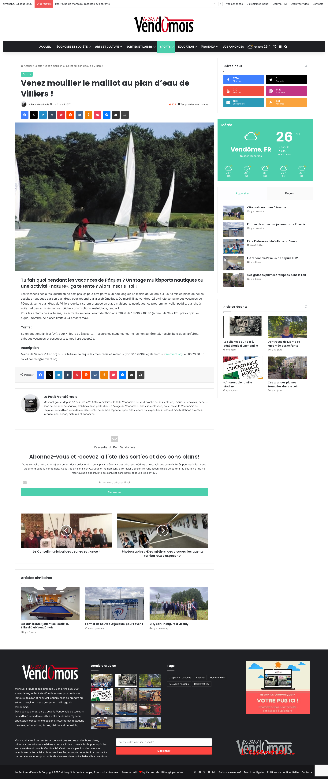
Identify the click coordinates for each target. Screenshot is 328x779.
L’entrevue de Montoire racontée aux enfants (284, 344)
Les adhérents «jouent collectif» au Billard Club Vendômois (46, 625)
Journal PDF (280, 3)
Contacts (318, 3)
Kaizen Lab (152, 772)
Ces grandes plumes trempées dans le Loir (80, 3)
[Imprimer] (125, 115)
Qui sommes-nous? (258, 3)
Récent (290, 193)
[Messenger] (106, 115)
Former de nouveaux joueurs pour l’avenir (114, 624)
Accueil (45, 46)
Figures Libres (217, 677)
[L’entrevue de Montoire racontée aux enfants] (287, 327)
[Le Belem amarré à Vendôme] (126, 709)
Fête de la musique (179, 683)
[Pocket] (97, 115)
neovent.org (174, 354)
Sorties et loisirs (139, 46)
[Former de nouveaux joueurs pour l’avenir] (114, 603)
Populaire (242, 193)
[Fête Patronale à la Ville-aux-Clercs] (233, 246)
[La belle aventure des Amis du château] (102, 680)
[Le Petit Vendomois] (164, 24)
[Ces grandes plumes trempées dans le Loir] (233, 280)
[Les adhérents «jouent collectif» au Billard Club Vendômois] (50, 603)
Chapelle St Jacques (180, 677)
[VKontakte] (79, 115)
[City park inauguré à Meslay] (179, 603)
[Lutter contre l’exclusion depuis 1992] (233, 263)
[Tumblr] (52, 115)
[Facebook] (24, 115)
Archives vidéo (300, 3)
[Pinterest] (61, 115)
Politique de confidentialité (283, 772)
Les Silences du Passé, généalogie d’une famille (240, 344)
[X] (34, 115)
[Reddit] (70, 115)
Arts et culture (107, 46)
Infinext (181, 772)
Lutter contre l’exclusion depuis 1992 (272, 258)
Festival (200, 677)
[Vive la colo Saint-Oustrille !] (150, 694)
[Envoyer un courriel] (51, 104)
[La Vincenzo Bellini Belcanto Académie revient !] (150, 709)
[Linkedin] (43, 115)
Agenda (209, 46)
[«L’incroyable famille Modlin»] (243, 368)
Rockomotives (201, 683)
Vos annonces (234, 3)
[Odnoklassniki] (88, 115)
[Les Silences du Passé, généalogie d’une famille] (243, 327)
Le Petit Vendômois (38, 104)
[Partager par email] (116, 115)
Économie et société (72, 46)
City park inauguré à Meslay (169, 624)
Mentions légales (254, 772)
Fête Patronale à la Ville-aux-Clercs (272, 241)
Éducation (186, 46)
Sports (165, 46)
